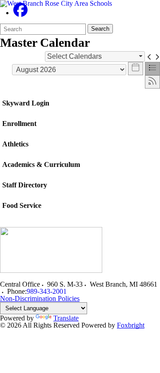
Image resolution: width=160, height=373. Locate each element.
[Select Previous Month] (149, 56)
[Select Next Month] (157, 56)
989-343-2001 (47, 291)
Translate (66, 318)
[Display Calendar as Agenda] (152, 68)
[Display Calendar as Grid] (135, 68)
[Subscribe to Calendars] (152, 82)
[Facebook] (20, 12)
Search (100, 28)
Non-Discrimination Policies (40, 298)
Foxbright (130, 325)
